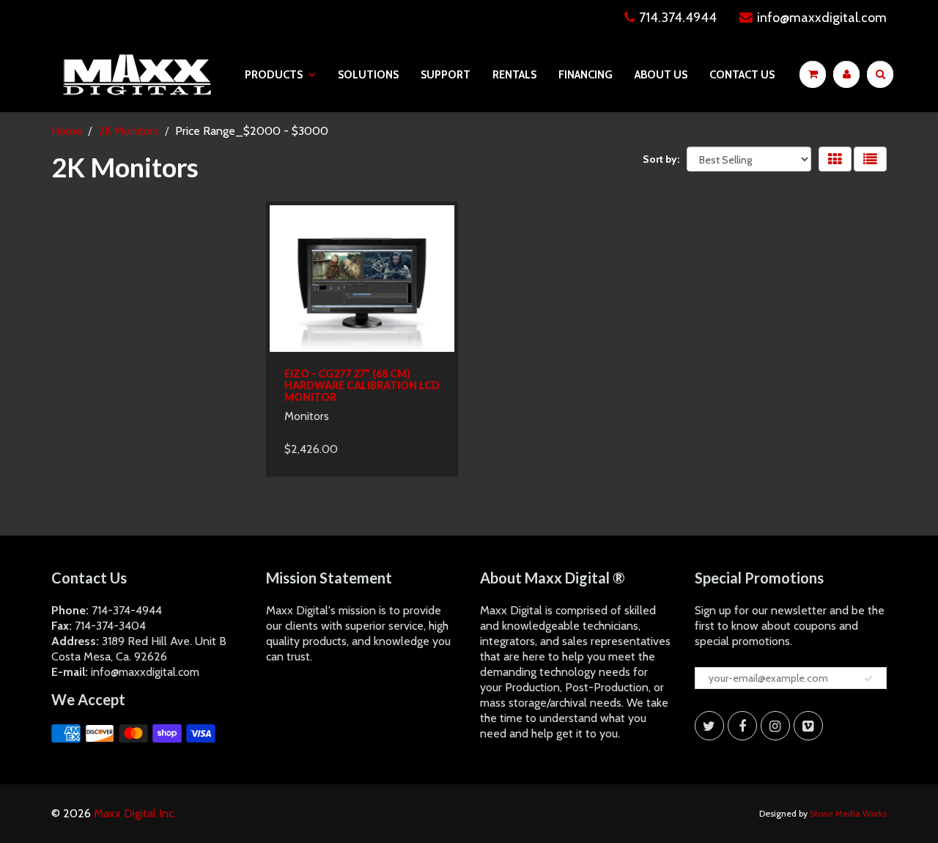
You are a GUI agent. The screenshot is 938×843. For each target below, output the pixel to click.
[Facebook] (742, 725)
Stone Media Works (848, 813)
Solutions (368, 74)
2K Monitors (128, 131)
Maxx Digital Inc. (135, 813)
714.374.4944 (678, 18)
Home (66, 131)
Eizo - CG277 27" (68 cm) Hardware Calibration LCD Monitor (362, 385)
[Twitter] (709, 725)
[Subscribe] (868, 679)
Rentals (514, 74)
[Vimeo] (808, 725)
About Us (661, 74)
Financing (585, 74)
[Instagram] (775, 725)
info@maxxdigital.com (822, 18)
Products (274, 74)
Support (445, 74)
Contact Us (742, 74)
